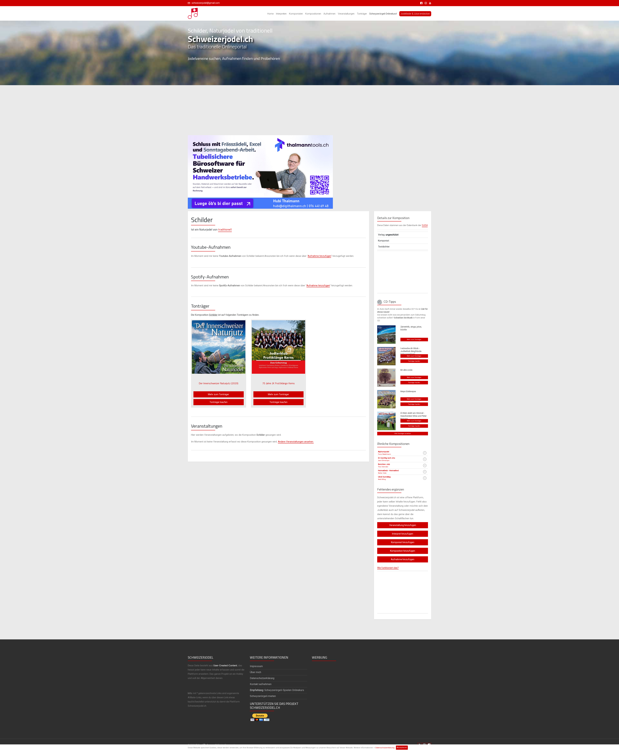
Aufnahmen (329, 13)
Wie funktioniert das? (388, 567)
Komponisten (296, 13)
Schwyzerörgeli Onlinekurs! (383, 13)
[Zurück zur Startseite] (193, 12)
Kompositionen (313, 13)
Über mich (255, 672)
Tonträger (362, 13)
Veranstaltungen (346, 13)
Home (270, 13)
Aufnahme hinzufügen (319, 256)
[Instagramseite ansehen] (425, 3)
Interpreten (281, 13)
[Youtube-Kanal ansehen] (429, 3)
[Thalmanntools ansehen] (260, 170)
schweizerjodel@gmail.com (206, 3)
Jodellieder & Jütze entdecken (415, 13)
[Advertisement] (309, 110)
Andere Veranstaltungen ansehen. (296, 441)
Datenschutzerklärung (384, 748)
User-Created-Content (225, 665)
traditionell (225, 229)
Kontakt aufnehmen (260, 684)
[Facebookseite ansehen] (421, 3)
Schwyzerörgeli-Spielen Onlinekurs (277, 690)
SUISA (425, 225)
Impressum (256, 666)
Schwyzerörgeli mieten (263, 696)
